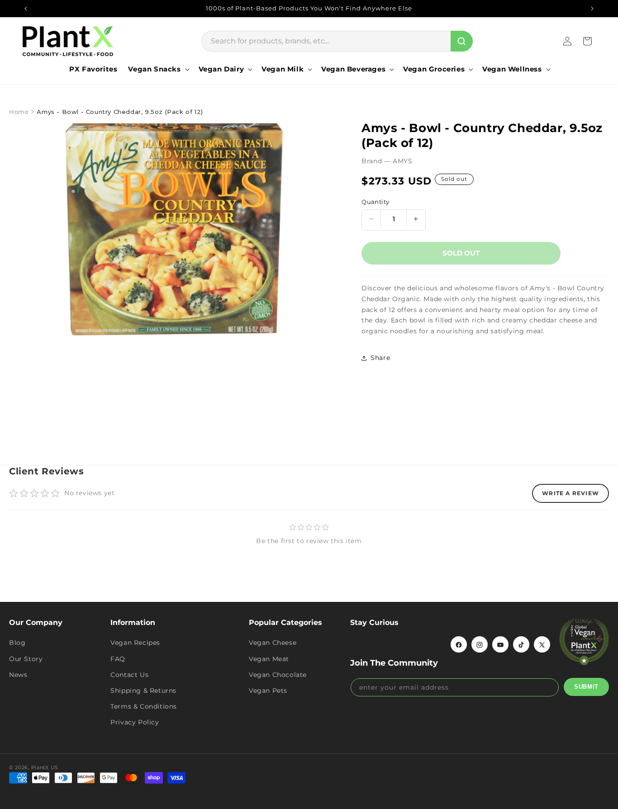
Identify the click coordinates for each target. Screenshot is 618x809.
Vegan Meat (269, 659)
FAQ (117, 659)
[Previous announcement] (26, 8)
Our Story (26, 659)
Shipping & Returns (143, 690)
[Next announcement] (592, 8)
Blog (17, 643)
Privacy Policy (134, 723)
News (18, 675)
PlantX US (44, 767)
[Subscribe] (586, 687)
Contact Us (129, 675)
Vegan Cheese (272, 643)
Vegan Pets (268, 690)
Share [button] (380, 358)
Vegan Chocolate (278, 675)
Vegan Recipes (135, 643)
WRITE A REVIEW (570, 493)
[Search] (462, 41)
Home (19, 111)
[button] (158, 69)
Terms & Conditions (143, 707)
